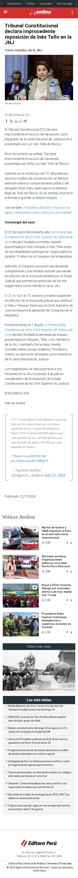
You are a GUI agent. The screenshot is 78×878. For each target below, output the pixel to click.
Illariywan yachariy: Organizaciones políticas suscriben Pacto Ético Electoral (56, 561)
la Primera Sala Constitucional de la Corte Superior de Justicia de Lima (39, 237)
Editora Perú (16, 863)
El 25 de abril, (14, 296)
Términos (52, 863)
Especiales (46, 3)
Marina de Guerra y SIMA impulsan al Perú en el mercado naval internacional (56, 532)
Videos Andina (18, 517)
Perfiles (30, 3)
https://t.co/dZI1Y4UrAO (30, 456)
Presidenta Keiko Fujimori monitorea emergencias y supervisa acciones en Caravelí (56, 620)
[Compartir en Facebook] (68, 542)
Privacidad (65, 863)
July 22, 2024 (54, 475)
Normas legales (66, 3)
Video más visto (39, 646)
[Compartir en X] (71, 542)
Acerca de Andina (34, 863)
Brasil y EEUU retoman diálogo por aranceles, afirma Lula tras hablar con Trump (57, 590)
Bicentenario (14, 3)
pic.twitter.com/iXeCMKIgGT (29, 461)
